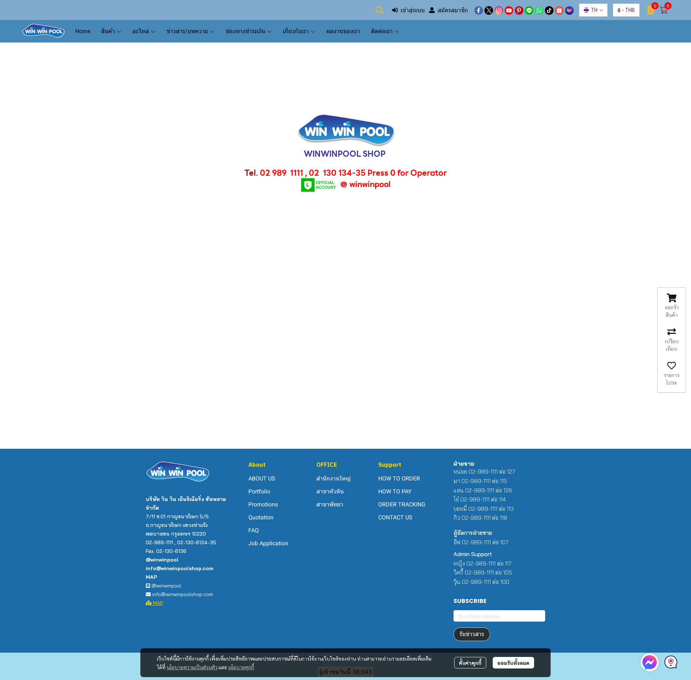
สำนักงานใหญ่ (333, 478)
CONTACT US (395, 517)
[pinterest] (519, 10)
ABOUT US (261, 478)
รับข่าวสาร (472, 634)
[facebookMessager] (649, 662)
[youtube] (509, 10)
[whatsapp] (539, 10)
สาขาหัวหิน (330, 491)
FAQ (253, 530)
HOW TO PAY (395, 491)
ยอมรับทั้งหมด (513, 662)
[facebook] (478, 10)
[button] (380, 10)
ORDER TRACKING (401, 504)
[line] (529, 10)
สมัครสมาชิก (453, 10)
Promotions (263, 504)
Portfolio (259, 491)
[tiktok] (549, 10)
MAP (157, 603)
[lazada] (569, 10)
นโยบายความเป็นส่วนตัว (192, 667)
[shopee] (559, 10)
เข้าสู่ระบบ (413, 10)
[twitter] (488, 10)
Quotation (261, 517)
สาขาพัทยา (329, 504)
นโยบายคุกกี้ (241, 667)
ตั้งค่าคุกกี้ (470, 662)
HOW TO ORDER (399, 478)
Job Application (268, 543)
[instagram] (498, 10)
